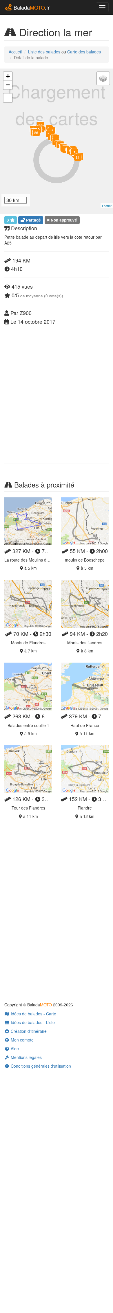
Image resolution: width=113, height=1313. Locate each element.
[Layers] (103, 78)
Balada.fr (31, 7)
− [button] (8, 85)
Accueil (15, 52)
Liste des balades (44, 52)
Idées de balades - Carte (33, 1014)
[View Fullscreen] (7, 97)
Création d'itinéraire (28, 1031)
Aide (14, 1048)
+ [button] (8, 76)
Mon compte (22, 1040)
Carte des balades (84, 52)
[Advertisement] (56, 398)
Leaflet (107, 205)
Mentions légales (26, 1057)
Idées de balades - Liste (32, 1022)
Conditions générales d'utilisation (40, 1066)
